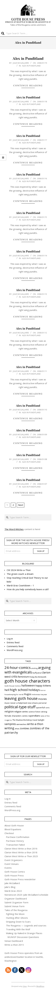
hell (6, 690)
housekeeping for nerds (13, 694)
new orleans (33, 703)
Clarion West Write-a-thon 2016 (20, 848)
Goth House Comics (12, 686)
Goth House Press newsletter (20, 879)
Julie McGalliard (12, 883)
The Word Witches (14, 529)
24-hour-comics (17, 667)
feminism (23, 676)
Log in (10, 638)
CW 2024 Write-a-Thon (19, 570)
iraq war (43, 694)
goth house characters (27, 681)
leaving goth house (20, 698)
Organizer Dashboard (15, 898)
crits (14, 676)
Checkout (9, 833)
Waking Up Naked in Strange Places (24, 933)
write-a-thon (35, 724)
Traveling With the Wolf (18, 929)
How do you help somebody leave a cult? (28, 589)
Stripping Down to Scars (18, 921)
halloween (28, 685)
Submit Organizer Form (16, 902)
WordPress (40, 986)
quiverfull (40, 707)
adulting (34, 668)
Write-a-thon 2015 (14, 944)
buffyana (37, 672)
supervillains (34, 715)
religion (9, 711)
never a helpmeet (18, 703)
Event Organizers (13, 860)
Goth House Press (14, 875)
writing (9, 728)
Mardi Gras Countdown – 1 (20, 585)
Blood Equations (12, 829)
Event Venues (11, 863)
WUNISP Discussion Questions (23, 937)
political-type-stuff (20, 706)
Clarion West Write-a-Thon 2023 (21, 856)
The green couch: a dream (20, 573)
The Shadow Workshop (22, 720)
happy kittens (43, 685)
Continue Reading (28, 85)
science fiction (34, 711)
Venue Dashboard (13, 940)
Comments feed (15, 646)
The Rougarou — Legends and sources (26, 925)
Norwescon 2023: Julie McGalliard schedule (26, 894)
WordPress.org (15, 650)
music (7, 703)
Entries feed (13, 642)
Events (8, 867)
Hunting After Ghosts (17, 917)
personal (42, 703)
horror (43, 690)
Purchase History (15, 840)
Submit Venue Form (14, 906)
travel (35, 720)
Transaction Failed (15, 844)
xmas (17, 728)
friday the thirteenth (38, 677)
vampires (10, 724)
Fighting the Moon (15, 913)
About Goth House (14, 825)
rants (47, 707)
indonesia (36, 694)
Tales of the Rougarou (15, 910)
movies (42, 699)
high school (19, 689)
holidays (34, 690)
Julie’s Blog (9, 887)
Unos (25, 986)
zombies (24, 728)
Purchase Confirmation (17, 837)
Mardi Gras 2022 (13, 890)
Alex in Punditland (28, 58)
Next (20, 504)
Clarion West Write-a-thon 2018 (20, 852)
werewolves (21, 724)
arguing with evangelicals (27, 670)
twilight (41, 720)
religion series (21, 711)
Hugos (27, 694)
